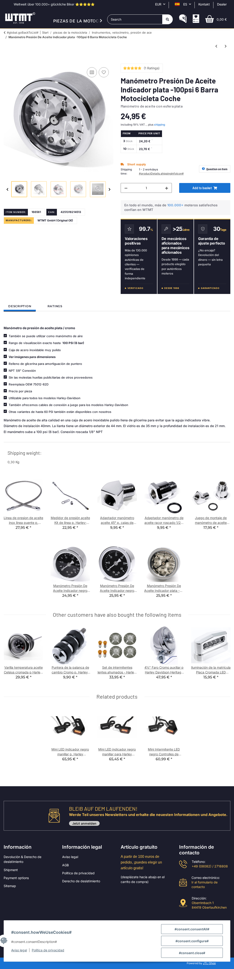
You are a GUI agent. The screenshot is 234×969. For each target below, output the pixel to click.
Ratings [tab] (55, 306)
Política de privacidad (78, 873)
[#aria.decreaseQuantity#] (126, 188)
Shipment (11, 870)
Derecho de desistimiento (81, 881)
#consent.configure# (192, 941)
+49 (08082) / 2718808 (210, 866)
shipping (159, 124)
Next (109, 189)
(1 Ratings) (152, 68)
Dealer (222, 4)
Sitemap (10, 886)
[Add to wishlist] (104, 72)
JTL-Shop (209, 963)
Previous (7, 189)
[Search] (167, 19)
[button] (182, 19)
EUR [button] (158, 4)
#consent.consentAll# (192, 929)
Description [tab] (19, 306)
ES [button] (185, 4)
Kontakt (204, 4)
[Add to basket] (7, 61)
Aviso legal (70, 857)
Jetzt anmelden (84, 823)
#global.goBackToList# (22, 32)
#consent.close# (192, 953)
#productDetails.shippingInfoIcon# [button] (161, 173)
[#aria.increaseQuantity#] (167, 188)
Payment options (16, 878)
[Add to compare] (92, 72)
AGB (65, 865)
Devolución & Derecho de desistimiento (22, 859)
